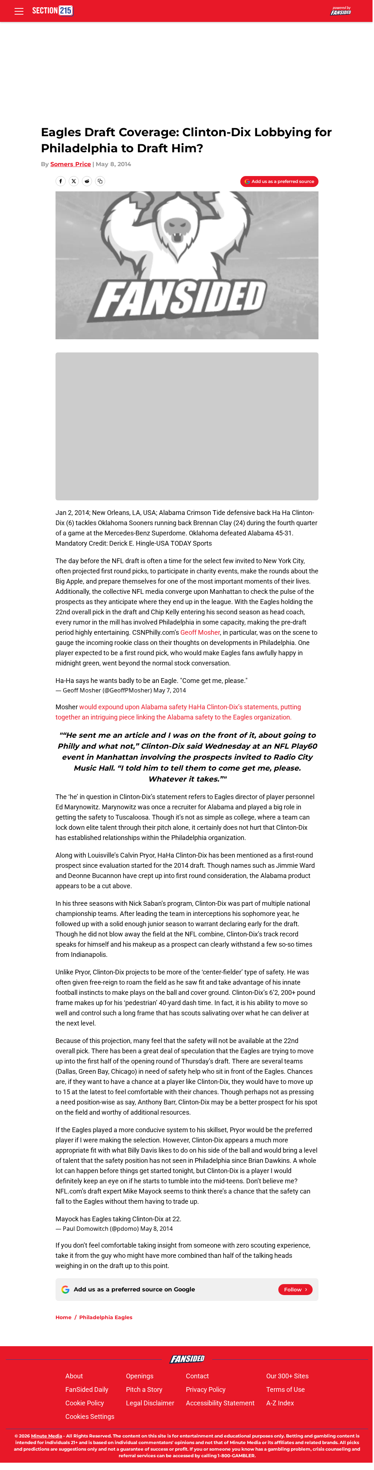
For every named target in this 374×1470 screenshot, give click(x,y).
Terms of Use (285, 1389)
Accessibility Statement (220, 1403)
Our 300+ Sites (287, 1376)
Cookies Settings (89, 1416)
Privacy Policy (206, 1389)
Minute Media (46, 1436)
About (74, 1376)
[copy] (100, 181)
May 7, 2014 (169, 690)
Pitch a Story (144, 1389)
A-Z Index (280, 1403)
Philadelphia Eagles (105, 1317)
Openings (139, 1376)
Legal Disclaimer (150, 1403)
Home (64, 1317)
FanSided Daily (86, 1389)
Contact (197, 1376)
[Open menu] (19, 11)
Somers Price (70, 164)
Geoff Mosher (200, 632)
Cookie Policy (84, 1403)
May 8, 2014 (156, 1229)
